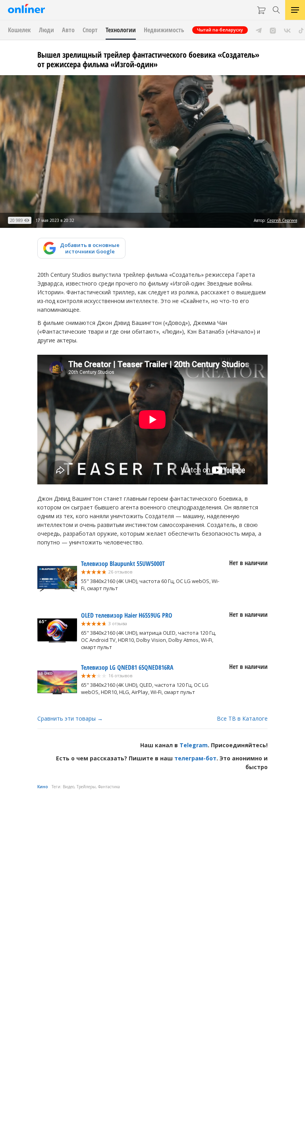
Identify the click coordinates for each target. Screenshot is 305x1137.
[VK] (287, 30)
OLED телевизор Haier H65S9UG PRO (126, 615)
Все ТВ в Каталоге (242, 718)
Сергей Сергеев (282, 220)
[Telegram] (259, 30)
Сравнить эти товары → (70, 718)
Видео (68, 786)
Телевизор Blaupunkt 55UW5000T (123, 563)
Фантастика (109, 786)
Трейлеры (86, 786)
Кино (42, 786)
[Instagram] (273, 30)
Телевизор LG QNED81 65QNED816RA (127, 667)
